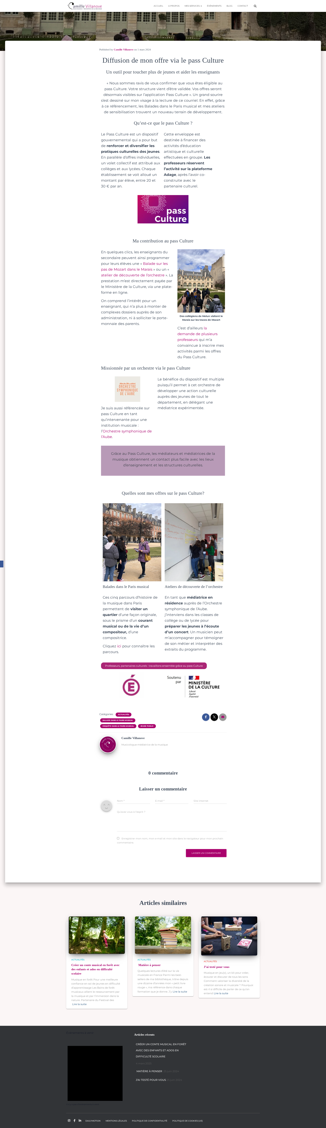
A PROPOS (173, 6)
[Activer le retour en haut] (319, 1121)
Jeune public (146, 726)
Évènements (214, 6)
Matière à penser (149, 965)
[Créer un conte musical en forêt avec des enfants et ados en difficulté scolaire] (97, 934)
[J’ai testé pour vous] (229, 935)
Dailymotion (93, 1121)
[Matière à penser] (163, 934)
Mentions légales (116, 1121)
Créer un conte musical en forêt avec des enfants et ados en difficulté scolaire (95, 969)
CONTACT (243, 6)
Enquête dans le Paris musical (118, 726)
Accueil (158, 6)
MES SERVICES (192, 6)
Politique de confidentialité (149, 1121)
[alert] (95, 1072)
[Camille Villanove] (84, 6)
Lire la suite (79, 1004)
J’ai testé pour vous (216, 967)
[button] (201, 6)
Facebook (74, 1121)
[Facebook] (1, 564)
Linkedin (80, 1121)
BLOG (229, 6)
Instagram (69, 1121)
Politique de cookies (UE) (187, 1121)
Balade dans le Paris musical (118, 720)
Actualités (123, 714)
